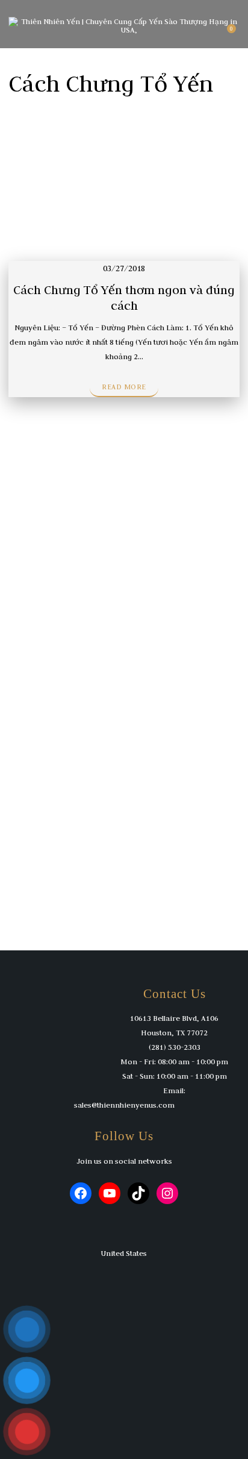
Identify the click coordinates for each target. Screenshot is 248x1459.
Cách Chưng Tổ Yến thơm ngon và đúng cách (124, 297)
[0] (226, 33)
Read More (124, 386)
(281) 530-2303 (174, 1047)
